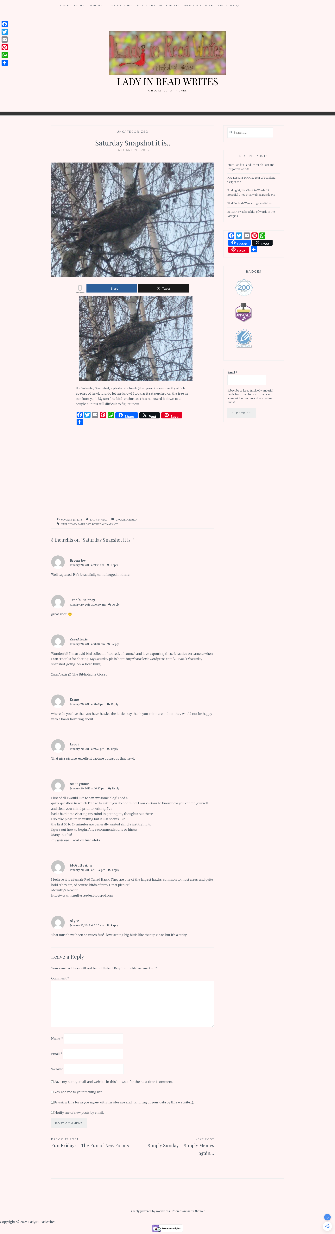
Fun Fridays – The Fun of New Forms (90, 1143)
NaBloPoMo (69, 524)
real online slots (86, 840)
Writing (97, 5)
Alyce (74, 921)
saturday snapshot (105, 524)
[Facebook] (5, 24)
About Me (226, 5)
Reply (114, 565)
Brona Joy (78, 560)
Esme (74, 699)
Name (57, 1038)
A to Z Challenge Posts (158, 5)
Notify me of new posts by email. (79, 1112)
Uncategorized (133, 131)
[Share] (5, 63)
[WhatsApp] (5, 55)
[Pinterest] (5, 47)
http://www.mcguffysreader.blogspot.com (82, 895)
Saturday (84, 524)
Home (64, 5)
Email (56, 1054)
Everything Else (198, 5)
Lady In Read (98, 519)
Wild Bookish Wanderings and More (249, 203)
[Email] (5, 39)
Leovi (74, 744)
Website (57, 1069)
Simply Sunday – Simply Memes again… (181, 1147)
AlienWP (199, 1211)
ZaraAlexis (79, 639)
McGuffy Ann (81, 865)
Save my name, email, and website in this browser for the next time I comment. (113, 1082)
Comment (60, 978)
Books (79, 5)
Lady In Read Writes (167, 81)
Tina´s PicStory (82, 600)
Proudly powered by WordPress (150, 1211)
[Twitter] (5, 32)
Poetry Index (120, 5)
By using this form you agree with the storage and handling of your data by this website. (123, 1102)
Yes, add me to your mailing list (78, 1092)
